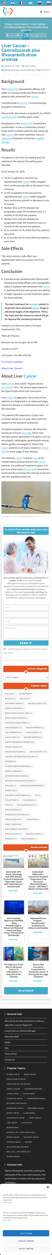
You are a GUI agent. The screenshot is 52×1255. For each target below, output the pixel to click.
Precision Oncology (26, 805)
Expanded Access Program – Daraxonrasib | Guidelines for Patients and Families (38, 923)
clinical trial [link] (12, 89)
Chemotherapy (34, 732)
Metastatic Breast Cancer (17, 776)
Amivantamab (25, 694)
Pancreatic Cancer (31, 1137)
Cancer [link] (30, 376)
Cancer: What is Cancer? (16, 1079)
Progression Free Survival (17, 815)
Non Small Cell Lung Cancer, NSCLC (21, 1132)
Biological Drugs (11, 69)
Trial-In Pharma (28, 839)
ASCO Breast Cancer (14, 703)
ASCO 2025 (10, 699)
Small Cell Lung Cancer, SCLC (19, 1152)
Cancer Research (13, 728)
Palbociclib (11, 790)
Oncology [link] (26, 432)
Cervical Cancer (13, 1089)
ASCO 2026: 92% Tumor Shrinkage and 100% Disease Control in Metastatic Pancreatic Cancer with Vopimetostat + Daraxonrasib (14, 879)
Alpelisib (10, 694)
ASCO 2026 (25, 699)
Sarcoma (28, 1142)
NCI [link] (35, 458)
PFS (37, 795)
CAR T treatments (13, 732)
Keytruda (10, 761)
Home (8, 24)
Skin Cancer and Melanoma (18, 1147)
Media (7, 1042)
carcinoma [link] (6, 387)
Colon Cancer (29, 1094)
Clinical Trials (12, 737)
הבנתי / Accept (26, 1233)
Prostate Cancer (13, 1142)
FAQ (6, 1048)
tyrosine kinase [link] (9, 116)
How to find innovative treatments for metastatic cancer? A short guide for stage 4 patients (38, 970)
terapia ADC (11, 839)
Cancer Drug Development (17, 723)
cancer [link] (34, 96)
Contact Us (10, 1059)
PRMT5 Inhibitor (13, 810)
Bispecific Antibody (14, 708)
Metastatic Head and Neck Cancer (20, 781)
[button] (47, 1187)
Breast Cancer (30, 1074)
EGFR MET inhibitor (33, 737)
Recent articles (39, 847)
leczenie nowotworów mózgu (18, 766)
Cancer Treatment (34, 728)
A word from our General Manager (20, 1030)
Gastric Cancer (13, 1113)
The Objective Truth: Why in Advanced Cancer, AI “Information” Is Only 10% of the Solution (13, 970)
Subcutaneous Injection (16, 829)
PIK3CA (9, 805)
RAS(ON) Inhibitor (13, 819)
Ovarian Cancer (13, 1137)
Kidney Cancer (35, 1118)
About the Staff (12, 1036)
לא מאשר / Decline (26, 1241)
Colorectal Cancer (15, 1098)
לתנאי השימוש (7, 1202)
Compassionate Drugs (36, 1098)
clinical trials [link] (29, 469)
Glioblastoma (29, 1113)
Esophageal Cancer (36, 1108)
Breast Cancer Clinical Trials (18, 713)
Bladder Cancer (13, 1074)
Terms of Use (7, 1220)
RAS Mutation (32, 819)
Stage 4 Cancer (42, 69)
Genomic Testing (13, 747)
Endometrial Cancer (15, 1108)
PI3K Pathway (29, 800)
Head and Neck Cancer (15, 752)
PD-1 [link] (26, 103)
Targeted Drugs (13, 834)
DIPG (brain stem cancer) (17, 1103)
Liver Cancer (21, 24)
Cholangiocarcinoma (33, 1089)
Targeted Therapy (34, 834)
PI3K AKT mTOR (12, 800)
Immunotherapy (27, 69)
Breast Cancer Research (16, 718)
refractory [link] (6, 138)
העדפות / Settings (26, 1248)
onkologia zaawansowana (32, 786)
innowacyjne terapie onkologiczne (21, 757)
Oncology (10, 786)
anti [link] (21, 103)
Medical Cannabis (13, 771)
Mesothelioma (12, 1127)
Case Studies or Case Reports (19, 1084)
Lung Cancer (26, 1123)
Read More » (14, 891)
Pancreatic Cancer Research (18, 795)
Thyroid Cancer (13, 1156)
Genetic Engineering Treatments (19, 742)
